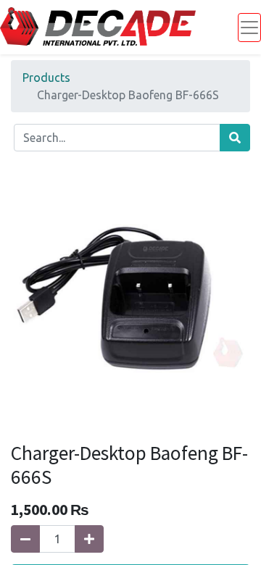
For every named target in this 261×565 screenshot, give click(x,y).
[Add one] (89, 539)
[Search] (235, 137)
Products (46, 77)
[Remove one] (25, 539)
